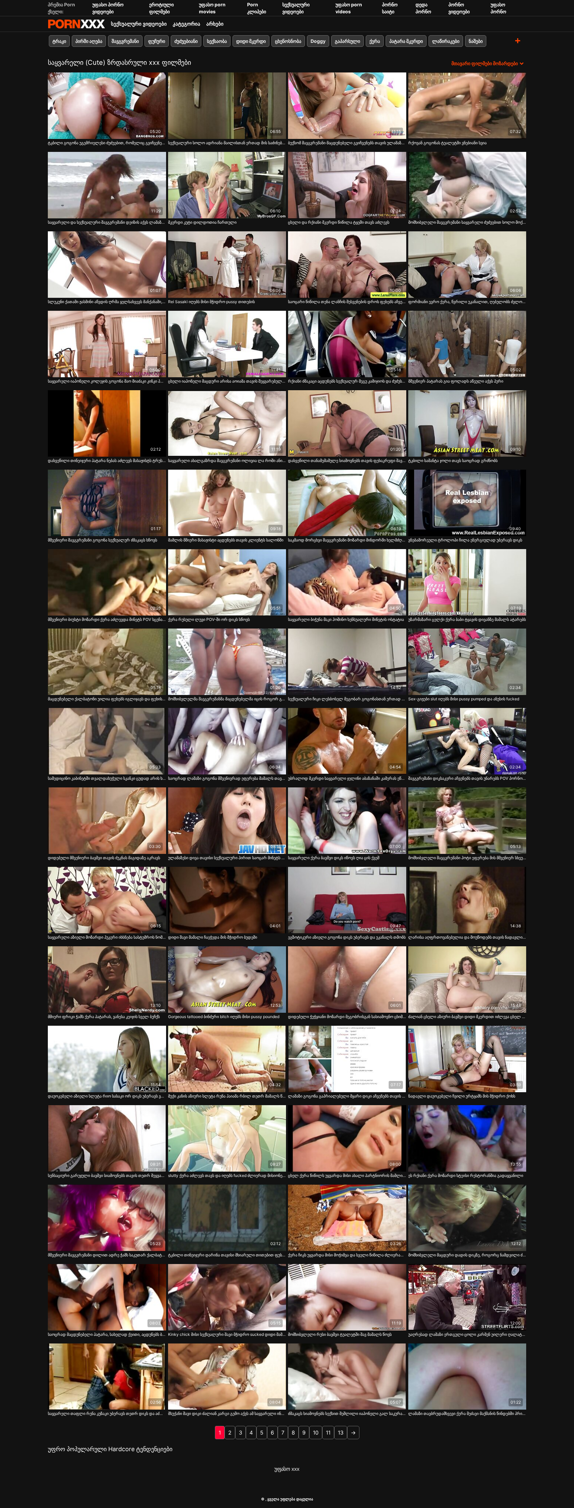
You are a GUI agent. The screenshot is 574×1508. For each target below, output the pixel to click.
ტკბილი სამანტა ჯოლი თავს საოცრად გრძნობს (453, 460)
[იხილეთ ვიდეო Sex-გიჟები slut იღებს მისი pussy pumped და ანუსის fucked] (467, 662)
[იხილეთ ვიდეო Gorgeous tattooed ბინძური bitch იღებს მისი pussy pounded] (227, 979)
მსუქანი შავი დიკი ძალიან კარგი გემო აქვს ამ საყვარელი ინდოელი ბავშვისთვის (227, 1413)
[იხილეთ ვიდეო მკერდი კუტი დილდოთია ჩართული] (227, 185)
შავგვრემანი (125, 41)
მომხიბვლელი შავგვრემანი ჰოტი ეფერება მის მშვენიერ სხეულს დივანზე (467, 857)
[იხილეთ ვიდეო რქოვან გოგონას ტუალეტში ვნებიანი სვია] (467, 105)
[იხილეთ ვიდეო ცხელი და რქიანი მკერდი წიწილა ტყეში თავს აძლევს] (347, 185)
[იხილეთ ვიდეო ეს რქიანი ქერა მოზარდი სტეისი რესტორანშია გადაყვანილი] (467, 1138)
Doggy (318, 41)
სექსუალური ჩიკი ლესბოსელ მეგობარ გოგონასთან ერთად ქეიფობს (347, 698)
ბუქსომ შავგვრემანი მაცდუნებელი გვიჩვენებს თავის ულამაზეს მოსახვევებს (347, 142)
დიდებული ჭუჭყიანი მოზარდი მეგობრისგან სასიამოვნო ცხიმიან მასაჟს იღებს (347, 1016)
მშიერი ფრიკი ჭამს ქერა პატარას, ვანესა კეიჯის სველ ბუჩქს (104, 1016)
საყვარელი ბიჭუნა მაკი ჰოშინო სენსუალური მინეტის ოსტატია (346, 619)
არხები (215, 24)
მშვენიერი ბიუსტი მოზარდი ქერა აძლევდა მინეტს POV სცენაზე (107, 619)
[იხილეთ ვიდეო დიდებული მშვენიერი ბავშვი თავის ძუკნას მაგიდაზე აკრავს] (107, 820)
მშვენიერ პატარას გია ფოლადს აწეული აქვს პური (455, 381)
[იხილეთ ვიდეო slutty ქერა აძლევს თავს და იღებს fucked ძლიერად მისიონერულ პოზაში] (227, 1138)
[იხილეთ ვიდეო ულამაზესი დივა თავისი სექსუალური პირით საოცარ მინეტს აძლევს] (227, 820)
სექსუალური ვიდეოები (139, 24)
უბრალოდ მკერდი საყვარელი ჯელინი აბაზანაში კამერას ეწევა (347, 778)
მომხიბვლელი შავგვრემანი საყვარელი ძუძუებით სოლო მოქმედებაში (467, 222)
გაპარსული (347, 41)
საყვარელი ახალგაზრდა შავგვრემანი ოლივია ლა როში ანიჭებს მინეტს (227, 460)
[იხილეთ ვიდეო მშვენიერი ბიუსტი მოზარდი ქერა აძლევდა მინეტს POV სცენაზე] (107, 582)
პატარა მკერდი (406, 41)
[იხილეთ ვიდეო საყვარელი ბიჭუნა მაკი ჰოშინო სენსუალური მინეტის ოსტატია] (347, 582)
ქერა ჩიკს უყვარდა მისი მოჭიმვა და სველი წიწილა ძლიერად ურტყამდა (347, 1254)
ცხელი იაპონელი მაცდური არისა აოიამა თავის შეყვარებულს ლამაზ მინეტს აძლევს (227, 381)
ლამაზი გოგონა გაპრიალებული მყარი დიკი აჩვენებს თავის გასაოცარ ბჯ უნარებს (347, 1096)
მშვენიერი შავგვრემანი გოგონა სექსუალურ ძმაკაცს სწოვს (102, 539)
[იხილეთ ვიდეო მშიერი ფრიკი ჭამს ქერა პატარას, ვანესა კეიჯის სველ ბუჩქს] (107, 979)
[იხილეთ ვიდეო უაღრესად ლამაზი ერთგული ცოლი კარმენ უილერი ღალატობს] (467, 1297)
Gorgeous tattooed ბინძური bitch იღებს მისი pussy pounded (223, 1016)
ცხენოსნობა (288, 41)
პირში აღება (88, 41)
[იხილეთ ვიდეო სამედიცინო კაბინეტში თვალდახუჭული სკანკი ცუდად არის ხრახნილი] (107, 741)
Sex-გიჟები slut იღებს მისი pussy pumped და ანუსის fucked (463, 698)
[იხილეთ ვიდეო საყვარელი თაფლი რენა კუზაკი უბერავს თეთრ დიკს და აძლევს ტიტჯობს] (107, 1376)
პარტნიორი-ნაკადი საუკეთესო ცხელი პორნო (76, 24)
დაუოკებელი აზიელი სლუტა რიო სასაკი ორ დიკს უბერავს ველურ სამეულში (107, 1096)
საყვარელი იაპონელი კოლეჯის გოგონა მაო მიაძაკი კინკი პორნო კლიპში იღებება (107, 381)
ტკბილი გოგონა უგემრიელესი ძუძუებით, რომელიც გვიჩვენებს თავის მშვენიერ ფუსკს (107, 142)
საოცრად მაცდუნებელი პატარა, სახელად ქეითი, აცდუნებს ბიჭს (107, 1334)
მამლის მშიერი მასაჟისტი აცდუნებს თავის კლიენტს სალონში (225, 539)
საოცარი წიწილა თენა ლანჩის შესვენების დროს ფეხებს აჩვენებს (347, 301)
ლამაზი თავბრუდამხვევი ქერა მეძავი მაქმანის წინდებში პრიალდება (467, 1413)
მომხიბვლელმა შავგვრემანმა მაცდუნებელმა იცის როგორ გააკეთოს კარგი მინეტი (227, 698)
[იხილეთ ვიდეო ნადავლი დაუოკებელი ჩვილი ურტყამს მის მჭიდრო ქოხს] (467, 1059)
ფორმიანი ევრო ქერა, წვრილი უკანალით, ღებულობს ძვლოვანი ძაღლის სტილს (467, 301)
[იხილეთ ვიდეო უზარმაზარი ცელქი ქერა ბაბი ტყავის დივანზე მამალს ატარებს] (467, 582)
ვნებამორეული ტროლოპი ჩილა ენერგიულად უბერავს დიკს (465, 539)
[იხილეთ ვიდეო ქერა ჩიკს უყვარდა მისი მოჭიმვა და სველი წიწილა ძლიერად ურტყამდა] (347, 1218)
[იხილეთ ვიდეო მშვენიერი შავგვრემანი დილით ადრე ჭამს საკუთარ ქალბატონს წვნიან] (107, 1218)
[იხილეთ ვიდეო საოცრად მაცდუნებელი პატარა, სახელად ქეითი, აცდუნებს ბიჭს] (107, 1297)
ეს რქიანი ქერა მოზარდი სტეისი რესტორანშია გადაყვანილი (465, 1175)
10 (316, 1432)
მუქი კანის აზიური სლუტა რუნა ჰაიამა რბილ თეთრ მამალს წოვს (227, 1096)
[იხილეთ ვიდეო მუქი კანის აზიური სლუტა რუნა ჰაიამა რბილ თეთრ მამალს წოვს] (227, 1059)
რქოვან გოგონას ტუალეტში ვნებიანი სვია (447, 142)
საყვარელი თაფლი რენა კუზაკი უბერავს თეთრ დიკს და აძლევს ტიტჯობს (107, 1413)
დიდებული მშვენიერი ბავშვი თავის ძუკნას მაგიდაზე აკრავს (104, 857)
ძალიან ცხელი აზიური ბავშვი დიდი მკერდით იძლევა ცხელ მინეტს (467, 1016)
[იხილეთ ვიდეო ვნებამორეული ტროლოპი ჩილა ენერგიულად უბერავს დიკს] (467, 503)
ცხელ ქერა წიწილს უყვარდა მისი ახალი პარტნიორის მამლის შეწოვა (347, 1175)
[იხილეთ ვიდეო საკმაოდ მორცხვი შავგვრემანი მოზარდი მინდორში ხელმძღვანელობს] (347, 503)
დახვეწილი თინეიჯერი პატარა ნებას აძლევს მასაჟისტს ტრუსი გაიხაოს (107, 460)
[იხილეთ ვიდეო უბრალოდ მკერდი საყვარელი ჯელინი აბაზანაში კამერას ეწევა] (347, 741)
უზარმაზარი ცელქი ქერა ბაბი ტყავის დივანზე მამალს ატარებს (467, 619)
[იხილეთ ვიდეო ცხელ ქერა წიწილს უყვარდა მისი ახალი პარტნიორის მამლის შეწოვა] (347, 1138)
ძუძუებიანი (186, 41)
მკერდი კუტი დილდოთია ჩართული (202, 222)
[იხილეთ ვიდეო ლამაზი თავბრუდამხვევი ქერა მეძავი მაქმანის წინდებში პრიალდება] (467, 1376)
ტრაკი (59, 41)
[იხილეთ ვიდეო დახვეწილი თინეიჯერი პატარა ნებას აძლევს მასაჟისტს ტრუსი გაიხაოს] (107, 423)
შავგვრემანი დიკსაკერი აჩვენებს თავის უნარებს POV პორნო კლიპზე (467, 778)
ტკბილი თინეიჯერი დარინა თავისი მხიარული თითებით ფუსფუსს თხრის (227, 1254)
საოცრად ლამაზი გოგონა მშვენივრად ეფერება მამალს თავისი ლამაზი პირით (227, 778)
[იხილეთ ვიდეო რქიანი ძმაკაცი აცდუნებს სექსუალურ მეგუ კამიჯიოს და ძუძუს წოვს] (347, 344)
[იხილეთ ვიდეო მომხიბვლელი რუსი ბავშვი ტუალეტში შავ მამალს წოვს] (347, 1297)
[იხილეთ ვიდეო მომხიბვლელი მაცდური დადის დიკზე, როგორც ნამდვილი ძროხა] (467, 1218)
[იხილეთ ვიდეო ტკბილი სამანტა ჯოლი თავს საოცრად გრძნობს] (467, 423)
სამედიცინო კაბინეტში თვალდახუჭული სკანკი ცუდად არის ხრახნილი (107, 778)
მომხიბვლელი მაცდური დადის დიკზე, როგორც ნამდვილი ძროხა (467, 1254)
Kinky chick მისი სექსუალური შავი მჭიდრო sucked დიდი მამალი (227, 1334)
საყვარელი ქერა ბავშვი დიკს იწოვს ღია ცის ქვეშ (333, 857)
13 (340, 1432)
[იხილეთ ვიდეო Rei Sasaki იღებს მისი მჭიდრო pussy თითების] (227, 264)
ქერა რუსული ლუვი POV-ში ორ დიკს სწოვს (209, 619)
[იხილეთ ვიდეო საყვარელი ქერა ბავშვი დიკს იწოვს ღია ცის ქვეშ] (347, 820)
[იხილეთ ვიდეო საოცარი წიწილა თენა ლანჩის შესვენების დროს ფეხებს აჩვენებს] (347, 264)
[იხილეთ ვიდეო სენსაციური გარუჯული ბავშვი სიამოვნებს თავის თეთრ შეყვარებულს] (107, 1138)
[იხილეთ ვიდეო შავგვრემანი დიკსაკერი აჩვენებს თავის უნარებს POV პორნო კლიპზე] (467, 741)
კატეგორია (186, 24)
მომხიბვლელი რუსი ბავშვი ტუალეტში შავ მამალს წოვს (340, 1334)
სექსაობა (217, 41)
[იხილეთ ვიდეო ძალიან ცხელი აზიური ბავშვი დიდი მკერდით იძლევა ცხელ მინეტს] (467, 979)
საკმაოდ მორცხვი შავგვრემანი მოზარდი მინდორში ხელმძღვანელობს (347, 539)
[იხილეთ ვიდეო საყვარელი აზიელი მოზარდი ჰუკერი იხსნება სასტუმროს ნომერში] (107, 900)
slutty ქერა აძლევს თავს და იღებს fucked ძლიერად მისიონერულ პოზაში (227, 1175)
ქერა (374, 41)
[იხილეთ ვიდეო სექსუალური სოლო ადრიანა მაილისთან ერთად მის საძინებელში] (227, 105)
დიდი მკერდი (251, 41)
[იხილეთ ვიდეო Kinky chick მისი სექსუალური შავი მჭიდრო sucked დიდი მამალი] (227, 1297)
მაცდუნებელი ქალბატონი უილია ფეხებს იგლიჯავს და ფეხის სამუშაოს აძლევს (107, 698)
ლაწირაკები (445, 41)
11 (328, 1432)
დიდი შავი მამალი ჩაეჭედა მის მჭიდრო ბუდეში (212, 937)
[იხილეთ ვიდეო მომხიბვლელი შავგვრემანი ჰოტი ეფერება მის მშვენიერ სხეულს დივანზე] (467, 820)
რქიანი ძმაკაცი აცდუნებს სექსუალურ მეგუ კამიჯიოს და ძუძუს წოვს (347, 381)
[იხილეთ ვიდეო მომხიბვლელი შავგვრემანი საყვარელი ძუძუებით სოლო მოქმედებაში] (467, 185)
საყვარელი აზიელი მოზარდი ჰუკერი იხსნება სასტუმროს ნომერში (107, 937)
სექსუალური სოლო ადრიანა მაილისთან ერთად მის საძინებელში (227, 142)
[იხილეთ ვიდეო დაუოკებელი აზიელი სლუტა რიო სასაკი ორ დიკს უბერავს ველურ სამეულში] (107, 1059)
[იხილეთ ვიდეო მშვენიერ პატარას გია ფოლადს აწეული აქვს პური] (467, 344)
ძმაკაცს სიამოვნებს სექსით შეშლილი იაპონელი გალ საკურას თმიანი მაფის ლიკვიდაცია (347, 1413)
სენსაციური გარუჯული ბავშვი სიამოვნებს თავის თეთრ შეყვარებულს (107, 1175)
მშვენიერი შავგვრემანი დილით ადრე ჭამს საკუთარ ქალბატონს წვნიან (107, 1254)
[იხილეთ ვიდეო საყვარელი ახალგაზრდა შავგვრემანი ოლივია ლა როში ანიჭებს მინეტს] (227, 423)
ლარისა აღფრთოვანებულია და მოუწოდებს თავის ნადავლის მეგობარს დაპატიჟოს (467, 937)
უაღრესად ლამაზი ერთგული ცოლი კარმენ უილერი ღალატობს (467, 1334)
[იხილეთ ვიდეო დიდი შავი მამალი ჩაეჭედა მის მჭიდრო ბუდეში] (227, 900)
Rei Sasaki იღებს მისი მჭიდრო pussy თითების (211, 301)
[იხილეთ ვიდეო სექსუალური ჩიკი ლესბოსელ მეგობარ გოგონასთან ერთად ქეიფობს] (347, 662)
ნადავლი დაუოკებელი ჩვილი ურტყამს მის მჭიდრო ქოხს (461, 1096)
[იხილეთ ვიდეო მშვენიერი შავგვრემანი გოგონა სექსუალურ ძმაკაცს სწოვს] (107, 503)
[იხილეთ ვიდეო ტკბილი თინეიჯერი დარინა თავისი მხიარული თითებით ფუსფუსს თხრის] (227, 1218)
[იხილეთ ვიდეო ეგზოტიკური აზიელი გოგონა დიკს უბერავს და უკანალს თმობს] (347, 900)
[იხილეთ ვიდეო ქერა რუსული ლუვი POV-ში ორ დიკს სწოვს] (227, 582)
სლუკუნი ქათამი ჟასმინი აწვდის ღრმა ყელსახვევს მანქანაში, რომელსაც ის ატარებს (107, 301)
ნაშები (476, 41)
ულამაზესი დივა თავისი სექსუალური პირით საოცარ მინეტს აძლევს (227, 857)
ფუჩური (156, 41)
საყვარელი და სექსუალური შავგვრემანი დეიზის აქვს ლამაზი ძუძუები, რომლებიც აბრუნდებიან (107, 222)
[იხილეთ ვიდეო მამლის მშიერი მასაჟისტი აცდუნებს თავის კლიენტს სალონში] (227, 503)
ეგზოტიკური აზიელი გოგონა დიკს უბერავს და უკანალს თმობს (347, 937)
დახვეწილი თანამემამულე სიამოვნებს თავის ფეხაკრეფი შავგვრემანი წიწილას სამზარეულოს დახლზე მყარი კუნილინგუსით (347, 460)
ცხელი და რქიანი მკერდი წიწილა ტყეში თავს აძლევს (338, 222)
